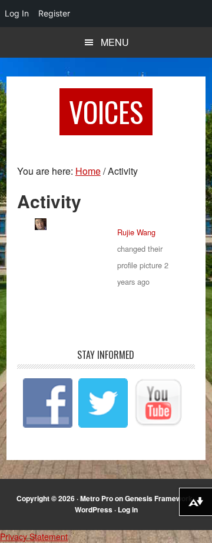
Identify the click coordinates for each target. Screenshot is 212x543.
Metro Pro (96, 498)
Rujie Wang (136, 232)
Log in (128, 509)
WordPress (93, 509)
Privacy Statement (34, 536)
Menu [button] (115, 42)
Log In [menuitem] (17, 13)
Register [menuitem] (54, 13)
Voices (106, 111)
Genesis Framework (159, 498)
